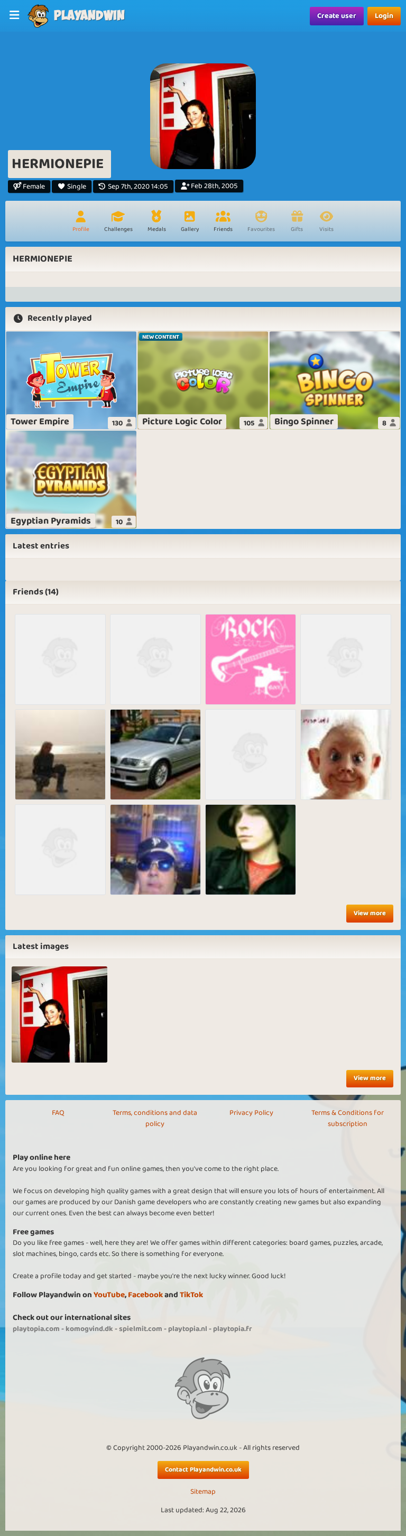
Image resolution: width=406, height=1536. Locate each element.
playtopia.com (36, 1329)
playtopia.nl (187, 1329)
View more (370, 913)
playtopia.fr (232, 1329)
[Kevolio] (155, 754)
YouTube (109, 1294)
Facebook (145, 1294)
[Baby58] (345, 754)
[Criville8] (250, 849)
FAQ (58, 1113)
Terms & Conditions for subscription (347, 1118)
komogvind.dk (89, 1329)
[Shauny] (60, 754)
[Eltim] (155, 659)
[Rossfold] (345, 659)
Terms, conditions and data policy (155, 1118)
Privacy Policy (251, 1113)
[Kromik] (60, 849)
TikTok (191, 1294)
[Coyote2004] (250, 754)
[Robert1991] (155, 849)
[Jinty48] (250, 659)
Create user (336, 16)
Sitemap (203, 1491)
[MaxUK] (60, 659)
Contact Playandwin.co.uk (203, 1469)
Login (384, 16)
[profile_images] (59, 1014)
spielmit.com (140, 1329)
